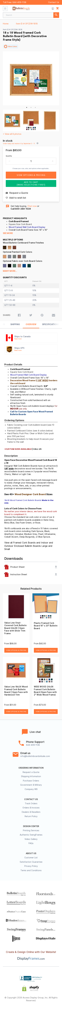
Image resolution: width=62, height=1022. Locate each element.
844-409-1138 (19, 2)
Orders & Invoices (31, 808)
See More (8, 233)
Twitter (21, 1010)
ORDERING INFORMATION (31, 768)
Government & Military (31, 785)
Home (6, 23)
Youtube (51, 1010)
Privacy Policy (31, 866)
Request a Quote (31, 772)
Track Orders (31, 803)
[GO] (56, 15)
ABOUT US (31, 853)
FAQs (31, 843)
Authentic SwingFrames (31, 835)
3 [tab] (35, 107)
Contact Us (53, 2)
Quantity (9, 156)
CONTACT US (31, 799)
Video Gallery (31, 839)
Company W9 (31, 789)
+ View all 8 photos (12, 134)
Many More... (10, 271)
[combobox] (31, 15)
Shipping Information (31, 776)
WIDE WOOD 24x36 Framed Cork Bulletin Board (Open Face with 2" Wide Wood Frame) (45, 691)
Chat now (32, 206)
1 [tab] (26, 107)
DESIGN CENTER (31, 826)
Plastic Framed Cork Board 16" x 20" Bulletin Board (45, 626)
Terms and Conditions (31, 870)
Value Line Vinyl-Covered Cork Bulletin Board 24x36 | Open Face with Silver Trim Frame (15, 628)
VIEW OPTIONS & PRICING (16, 650)
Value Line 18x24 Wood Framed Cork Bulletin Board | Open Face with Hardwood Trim (16, 691)
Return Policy (31, 816)
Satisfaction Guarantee (31, 862)
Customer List (31, 857)
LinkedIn (41, 1010)
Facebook (10, 1010)
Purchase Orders (31, 781)
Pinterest (31, 1010)
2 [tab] (31, 107)
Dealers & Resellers (31, 812)
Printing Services (31, 830)
